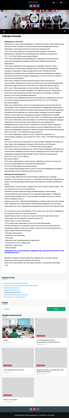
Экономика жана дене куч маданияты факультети (21, 285)
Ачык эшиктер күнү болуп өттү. (14, 370)
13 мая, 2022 (41, 374)
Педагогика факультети (12, 287)
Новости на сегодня (10, 399)
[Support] (38, 5)
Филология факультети (12, 290)
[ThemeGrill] (31, 5)
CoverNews (42, 415)
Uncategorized (7, 335)
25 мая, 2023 (41, 344)
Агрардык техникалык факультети (16, 283)
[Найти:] (25, 309)
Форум (6, 340)
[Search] (65, 31)
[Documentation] (34, 5)
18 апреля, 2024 (9, 342)
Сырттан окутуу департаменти (14, 297)
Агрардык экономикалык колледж (16, 294)
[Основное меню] (4, 31)
